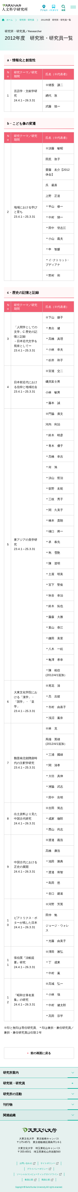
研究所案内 (11, 1072)
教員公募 (29, 1179)
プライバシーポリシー (37, 1169)
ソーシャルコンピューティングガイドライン (37, 1174)
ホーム (9, 20)
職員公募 (46, 1179)
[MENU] (73, 7)
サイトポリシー (48, 1163)
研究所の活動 (12, 1094)
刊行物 (7, 1104)
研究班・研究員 (27, 20)
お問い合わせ (26, 1163)
